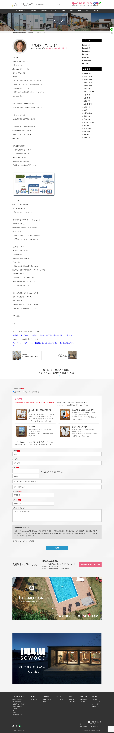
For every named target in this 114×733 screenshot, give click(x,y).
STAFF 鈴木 (86, 51)
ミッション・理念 (97, 702)
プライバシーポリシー (18, 730)
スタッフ (85, 54)
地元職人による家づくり (18, 704)
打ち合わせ (87, 122)
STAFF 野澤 (86, 48)
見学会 (85, 137)
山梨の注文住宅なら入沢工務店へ (89, 726)
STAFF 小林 (86, 45)
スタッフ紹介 (95, 704)
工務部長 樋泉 (87, 60)
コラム (88, 10)
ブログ (71, 10)
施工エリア (15, 710)
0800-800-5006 (53, 566)
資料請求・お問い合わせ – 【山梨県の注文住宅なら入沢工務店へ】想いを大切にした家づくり (42, 335)
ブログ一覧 (30, 32)
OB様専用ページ (96, 706)
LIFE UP (86, 73)
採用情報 (96, 10)
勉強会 (85, 101)
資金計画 (14, 708)
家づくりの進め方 (17, 706)
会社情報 (62, 10)
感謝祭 (85, 116)
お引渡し (86, 79)
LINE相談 (82, 702)
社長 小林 (64, 48)
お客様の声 (43, 10)
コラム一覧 (72, 702)
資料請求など (83, 699)
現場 (85, 131)
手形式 (85, 119)
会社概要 (94, 699)
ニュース (53, 10)
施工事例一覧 (34, 699)
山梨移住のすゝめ (17, 714)
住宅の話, (54, 48)
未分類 (85, 128)
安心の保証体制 (16, 702)
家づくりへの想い (17, 699)
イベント (86, 76)
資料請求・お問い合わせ (90, 564)
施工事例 (33, 10)
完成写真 (86, 113)
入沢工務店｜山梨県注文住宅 (19, 32)
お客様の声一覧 (47, 699)
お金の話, (48, 48)
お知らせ (86, 83)
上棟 (85, 95)
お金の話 (86, 86)
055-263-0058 (52, 568)
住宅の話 (86, 98)
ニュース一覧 (59, 699)
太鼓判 (79, 10)
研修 (85, 134)
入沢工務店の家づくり (21, 10)
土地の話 (86, 104)
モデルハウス (87, 92)
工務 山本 (86, 57)
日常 (59, 48)
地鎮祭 (85, 107)
